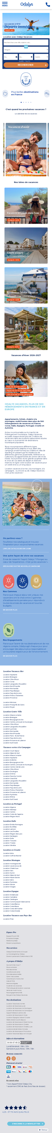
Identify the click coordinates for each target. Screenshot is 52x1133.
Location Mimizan (9, 702)
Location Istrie (8, 853)
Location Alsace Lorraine (12, 715)
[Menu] (5, 4)
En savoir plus (12, 1080)
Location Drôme (9, 774)
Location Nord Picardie (11, 686)
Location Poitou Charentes (13, 695)
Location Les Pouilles (11, 831)
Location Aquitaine (10, 675)
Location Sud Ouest (10, 743)
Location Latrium (9, 829)
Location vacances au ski (12, 866)
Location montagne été (12, 864)
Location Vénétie (9, 845)
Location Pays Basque (11, 691)
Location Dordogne (10, 771)
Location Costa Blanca (11, 904)
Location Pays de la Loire (12, 693)
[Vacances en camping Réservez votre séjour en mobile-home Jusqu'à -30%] (26, 328)
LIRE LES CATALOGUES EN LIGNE (17, 549)
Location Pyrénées (10, 795)
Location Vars (8, 871)
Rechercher (25, 65)
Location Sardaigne (10, 836)
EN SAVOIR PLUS (10, 610)
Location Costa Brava (11, 906)
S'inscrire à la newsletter (26, 1124)
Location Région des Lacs (12, 834)
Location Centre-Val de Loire (13, 767)
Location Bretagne (10, 677)
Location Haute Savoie (11, 877)
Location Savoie (9, 884)
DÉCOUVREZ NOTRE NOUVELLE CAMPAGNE (21, 566)
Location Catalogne (10, 899)
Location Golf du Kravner (12, 856)
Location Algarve (9, 807)
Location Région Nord (11, 816)
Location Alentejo (9, 810)
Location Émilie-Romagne (13, 824)
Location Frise (8, 919)
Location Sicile (8, 838)
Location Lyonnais (10, 729)
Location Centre (9, 812)
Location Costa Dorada (11, 911)
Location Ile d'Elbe (10, 827)
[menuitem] (25, 936)
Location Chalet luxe (10, 868)
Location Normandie (10, 688)
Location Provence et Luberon (14, 740)
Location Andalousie (10, 895)
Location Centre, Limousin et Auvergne (18, 722)
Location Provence (10, 698)
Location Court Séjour (11, 751)
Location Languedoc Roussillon (14, 684)
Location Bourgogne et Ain (13, 720)
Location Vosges (9, 887)
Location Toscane (9, 841)
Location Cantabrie (10, 897)
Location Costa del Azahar (12, 909)
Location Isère (8, 880)
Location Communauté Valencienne (16, 902)
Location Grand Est (10, 778)
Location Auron (9, 873)
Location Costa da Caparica (13, 814)
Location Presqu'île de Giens (13, 705)
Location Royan (9, 707)
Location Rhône (9, 797)
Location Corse (8, 682)
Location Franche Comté (12, 776)
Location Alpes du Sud (11, 753)
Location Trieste (9, 843)
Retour (44, 1130)
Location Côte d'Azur (11, 679)
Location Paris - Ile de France (13, 736)
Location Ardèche (9, 760)
